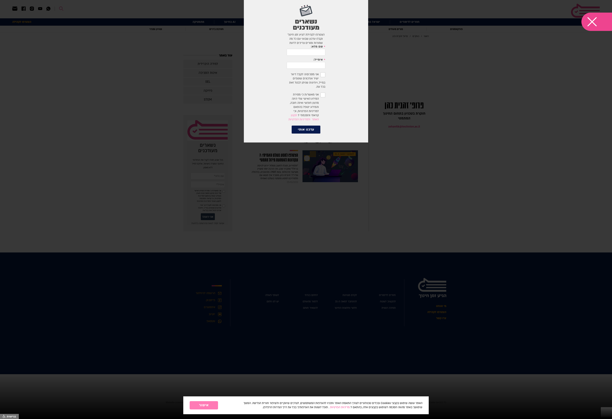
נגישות (11, 416)
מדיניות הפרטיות (340, 407)
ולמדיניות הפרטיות (299, 119)
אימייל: (318, 59)
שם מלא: (317, 46)
